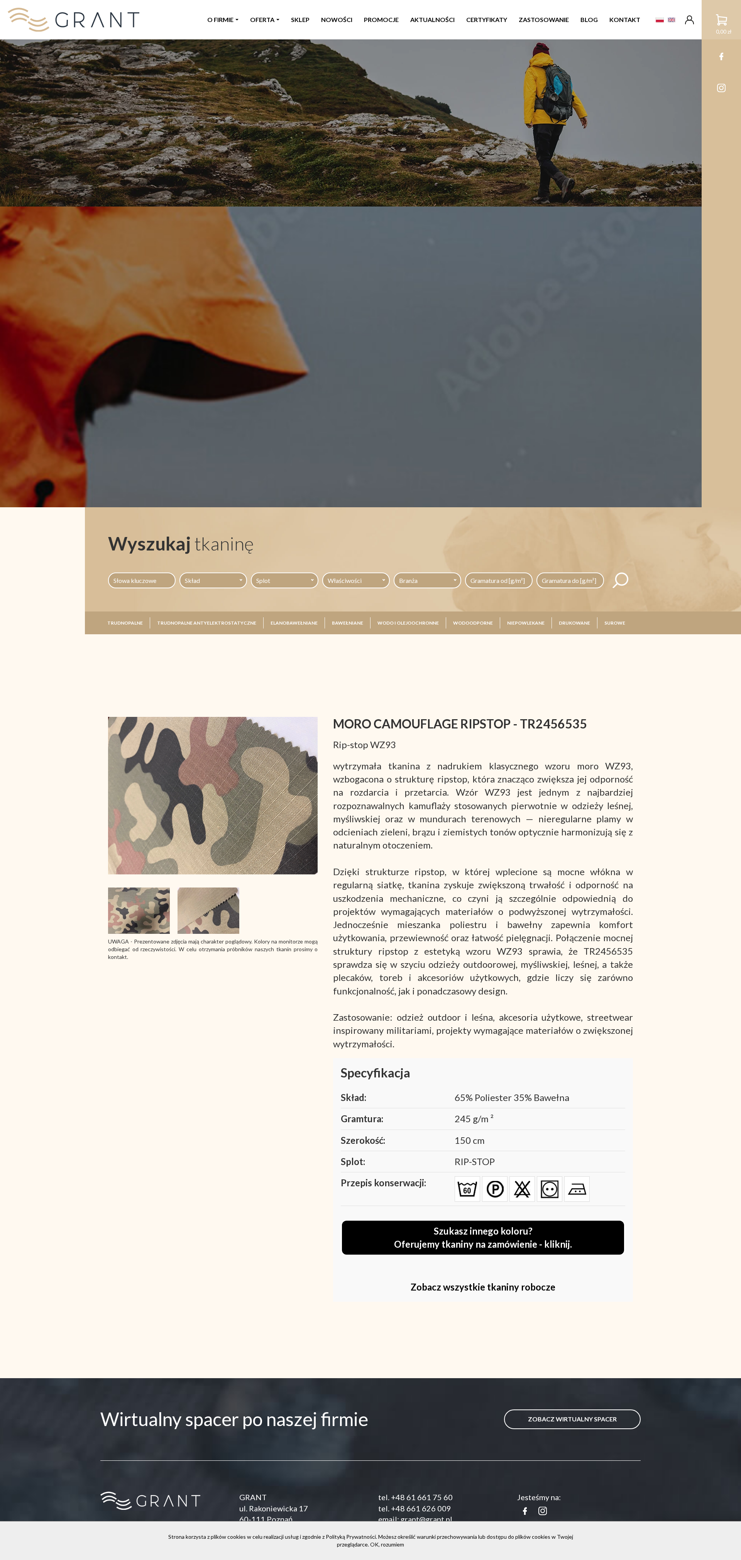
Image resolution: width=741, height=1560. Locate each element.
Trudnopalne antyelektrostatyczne (206, 623)
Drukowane (574, 623)
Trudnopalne (125, 623)
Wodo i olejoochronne (408, 623)
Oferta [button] (262, 19)
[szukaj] (620, 580)
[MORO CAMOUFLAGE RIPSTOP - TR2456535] (213, 795)
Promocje (381, 19)
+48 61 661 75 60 (422, 1497)
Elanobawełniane (294, 623)
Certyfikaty (486, 19)
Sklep (300, 19)
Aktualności (432, 19)
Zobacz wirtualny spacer (572, 1419)
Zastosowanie (544, 19)
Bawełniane (347, 623)
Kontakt (624, 19)
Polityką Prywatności (351, 1536)
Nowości (336, 19)
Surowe (614, 623)
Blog (589, 19)
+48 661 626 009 (421, 1508)
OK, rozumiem (387, 1544)
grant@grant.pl (426, 1519)
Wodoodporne (473, 623)
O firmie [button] (220, 19)
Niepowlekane (526, 623)
